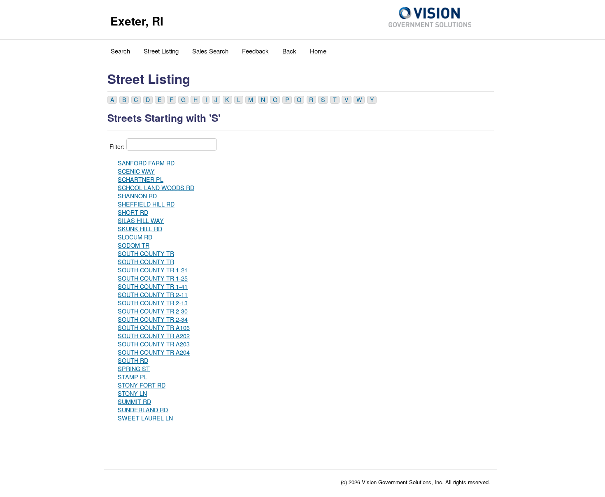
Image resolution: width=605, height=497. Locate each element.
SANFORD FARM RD (146, 163)
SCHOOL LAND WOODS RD (156, 187)
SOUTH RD (133, 360)
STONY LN (132, 393)
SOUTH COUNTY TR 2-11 (153, 294)
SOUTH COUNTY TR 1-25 (153, 278)
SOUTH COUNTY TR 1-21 (153, 270)
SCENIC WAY (136, 171)
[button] (112, 100)
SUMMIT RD (134, 401)
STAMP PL (132, 377)
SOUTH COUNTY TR (146, 253)
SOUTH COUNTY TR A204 (154, 352)
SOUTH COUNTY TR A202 (154, 336)
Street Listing (161, 50)
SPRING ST (134, 369)
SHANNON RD (137, 196)
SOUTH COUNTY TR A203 (154, 344)
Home (318, 50)
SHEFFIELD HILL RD (146, 204)
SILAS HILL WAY (141, 220)
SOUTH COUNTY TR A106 (154, 327)
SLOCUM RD (135, 237)
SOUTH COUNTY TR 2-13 (153, 303)
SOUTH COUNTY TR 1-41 (153, 286)
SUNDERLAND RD (143, 410)
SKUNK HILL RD (140, 229)
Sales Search (210, 50)
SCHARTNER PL (140, 179)
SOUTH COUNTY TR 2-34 (153, 319)
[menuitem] (120, 49)
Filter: (116, 146)
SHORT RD (133, 212)
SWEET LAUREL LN (145, 418)
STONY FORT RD (141, 385)
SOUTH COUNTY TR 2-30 (153, 311)
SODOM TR (133, 245)
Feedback (255, 50)
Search (120, 50)
